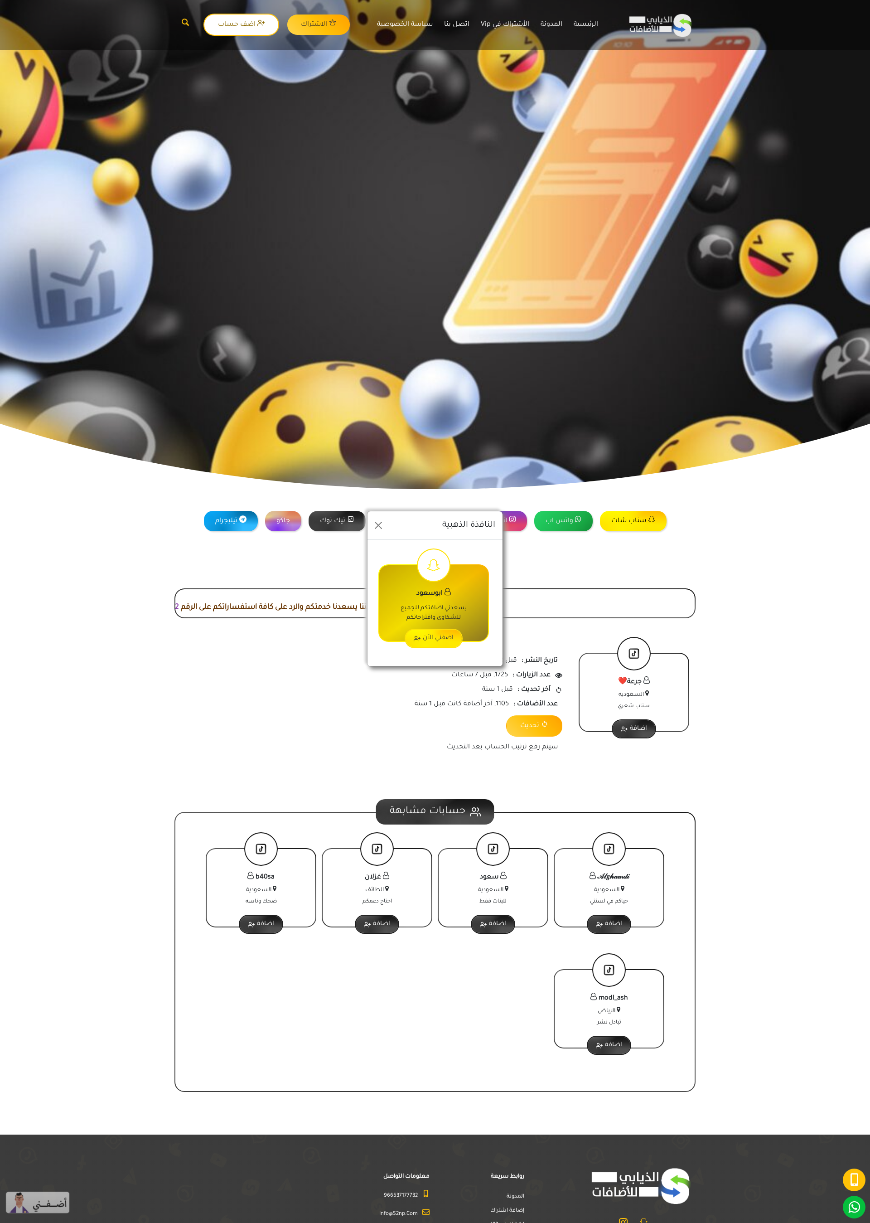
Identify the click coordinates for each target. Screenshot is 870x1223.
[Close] (378, 525)
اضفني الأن (438, 638)
